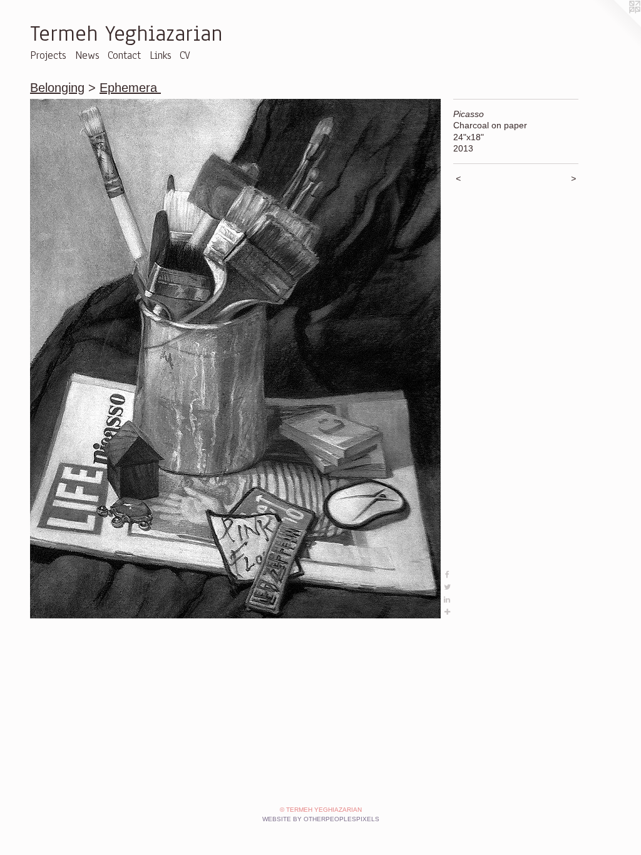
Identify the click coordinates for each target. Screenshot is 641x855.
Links (161, 55)
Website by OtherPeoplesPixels (320, 819)
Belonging (57, 88)
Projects (48, 55)
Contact (124, 55)
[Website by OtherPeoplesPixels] (616, 25)
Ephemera (130, 88)
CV (185, 55)
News (87, 55)
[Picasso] (235, 358)
